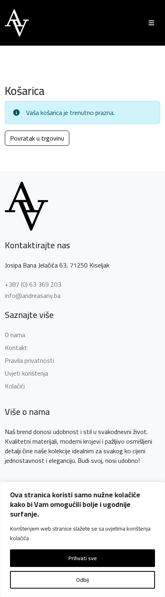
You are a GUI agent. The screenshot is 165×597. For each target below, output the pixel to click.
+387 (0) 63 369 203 (33, 284)
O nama (15, 335)
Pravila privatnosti (29, 360)
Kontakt (16, 348)
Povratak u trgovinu (37, 138)
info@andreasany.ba (32, 295)
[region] (82, 539)
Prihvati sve (82, 558)
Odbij (82, 580)
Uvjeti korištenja (26, 373)
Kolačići (15, 386)
